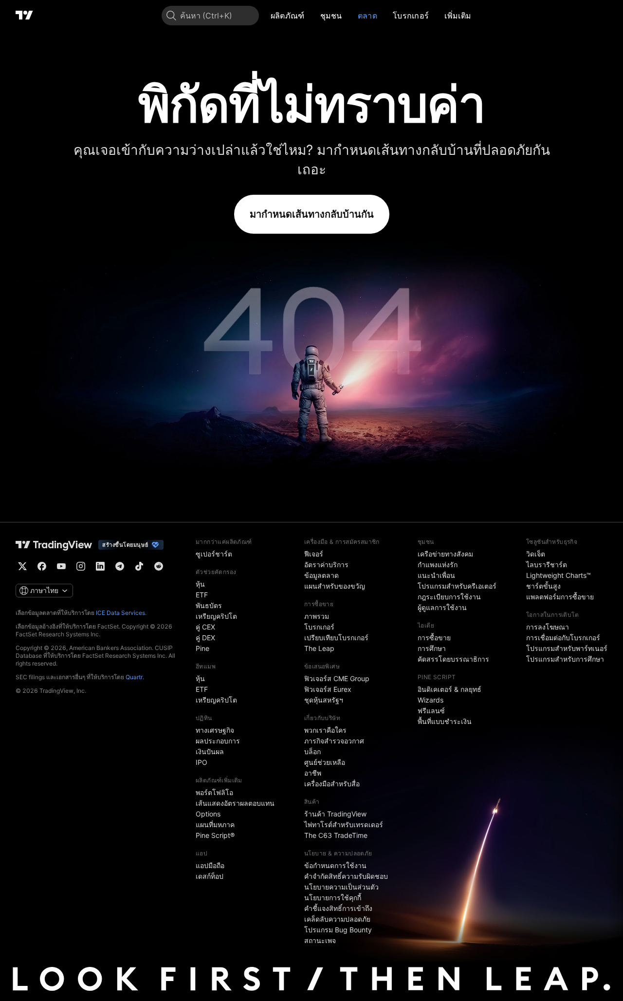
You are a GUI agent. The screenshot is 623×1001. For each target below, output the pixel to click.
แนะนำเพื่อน (436, 575)
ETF (202, 595)
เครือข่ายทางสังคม (445, 554)
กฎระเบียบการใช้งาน (449, 597)
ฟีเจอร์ (313, 554)
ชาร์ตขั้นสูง (543, 586)
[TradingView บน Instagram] (81, 566)
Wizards (430, 700)
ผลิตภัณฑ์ (288, 15)
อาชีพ (312, 773)
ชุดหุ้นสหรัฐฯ (323, 700)
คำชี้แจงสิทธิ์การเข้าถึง (338, 908)
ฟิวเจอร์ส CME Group (336, 678)
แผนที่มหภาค (215, 824)
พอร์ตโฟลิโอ (214, 792)
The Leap (319, 648)
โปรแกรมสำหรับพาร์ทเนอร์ (566, 648)
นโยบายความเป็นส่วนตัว (341, 887)
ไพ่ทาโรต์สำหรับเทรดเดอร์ (343, 824)
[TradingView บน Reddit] (158, 566)
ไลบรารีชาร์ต (546, 564)
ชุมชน (331, 15)
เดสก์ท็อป (209, 876)
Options (208, 814)
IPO (201, 762)
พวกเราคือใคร (325, 730)
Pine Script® (215, 835)
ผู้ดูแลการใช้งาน (442, 607)
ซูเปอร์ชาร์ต (214, 554)
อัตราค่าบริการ (326, 564)
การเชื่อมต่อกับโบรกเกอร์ (563, 637)
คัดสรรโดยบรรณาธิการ (453, 659)
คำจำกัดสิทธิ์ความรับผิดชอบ (346, 876)
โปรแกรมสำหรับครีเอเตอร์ (457, 586)
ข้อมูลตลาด (321, 575)
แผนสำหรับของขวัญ (334, 586)
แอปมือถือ (210, 865)
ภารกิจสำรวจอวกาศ (334, 741)
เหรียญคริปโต (216, 616)
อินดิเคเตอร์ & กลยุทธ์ (449, 689)
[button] (312, 15)
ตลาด (367, 15)
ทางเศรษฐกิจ (215, 730)
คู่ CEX (205, 627)
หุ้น (200, 584)
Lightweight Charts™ (558, 575)
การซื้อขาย (434, 637)
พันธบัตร (209, 605)
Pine (202, 648)
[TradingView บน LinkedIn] (100, 566)
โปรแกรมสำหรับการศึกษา (565, 659)
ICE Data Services (120, 612)
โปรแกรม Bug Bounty (338, 930)
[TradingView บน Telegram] (120, 566)
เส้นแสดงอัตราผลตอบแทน (235, 803)
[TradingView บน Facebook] (42, 566)
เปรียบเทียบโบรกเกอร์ (336, 637)
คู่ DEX (205, 637)
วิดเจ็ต (535, 554)
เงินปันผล (210, 751)
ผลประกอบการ (218, 741)
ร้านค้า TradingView (335, 814)
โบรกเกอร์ (411, 15)
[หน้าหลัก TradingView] (24, 15)
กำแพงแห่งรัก (438, 564)
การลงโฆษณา (547, 627)
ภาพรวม (316, 616)
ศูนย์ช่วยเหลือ (324, 762)
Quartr (134, 677)
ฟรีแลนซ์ (431, 710)
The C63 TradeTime (335, 835)
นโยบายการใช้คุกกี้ (332, 897)
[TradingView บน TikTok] (139, 566)
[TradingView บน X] (22, 566)
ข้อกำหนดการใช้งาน (335, 865)
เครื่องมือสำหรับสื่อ (332, 783)
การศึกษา (432, 648)
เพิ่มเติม (457, 15)
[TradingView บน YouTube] (61, 566)
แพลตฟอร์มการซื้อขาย (560, 597)
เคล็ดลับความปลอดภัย (337, 919)
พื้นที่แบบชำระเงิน (445, 721)
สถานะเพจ (320, 940)
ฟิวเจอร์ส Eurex (327, 689)
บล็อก (312, 751)
